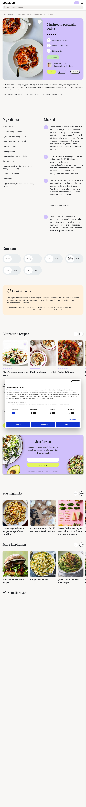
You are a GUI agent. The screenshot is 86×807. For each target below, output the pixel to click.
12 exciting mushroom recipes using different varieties (13, 531)
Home (4, 15)
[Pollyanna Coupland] (49, 64)
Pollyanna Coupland (61, 63)
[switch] (33, 413)
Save (52, 72)
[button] (81, 334)
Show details (72, 419)
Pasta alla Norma (66, 372)
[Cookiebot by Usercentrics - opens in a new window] (72, 381)
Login (76, 3)
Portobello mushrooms (24, 15)
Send (76, 72)
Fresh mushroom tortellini (43, 372)
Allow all (67, 424)
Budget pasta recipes (40, 579)
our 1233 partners (16, 390)
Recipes (11, 15)
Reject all (18, 424)
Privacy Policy (55, 471)
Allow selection (43, 424)
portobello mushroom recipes (53, 94)
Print (62, 72)
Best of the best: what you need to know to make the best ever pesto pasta (70, 531)
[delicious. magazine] (9, 3)
